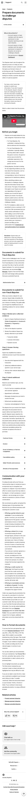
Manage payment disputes (12, 701)
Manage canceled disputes (13, 704)
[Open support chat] (24, 794)
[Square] (2, 2)
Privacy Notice (14, 789)
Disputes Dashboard (14, 630)
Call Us (13, 769)
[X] (12, 780)
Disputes (7, 325)
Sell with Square (13, 762)
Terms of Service (14, 792)
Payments (9, 9)
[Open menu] (25, 2)
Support (8, 2)
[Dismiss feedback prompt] (23, 712)
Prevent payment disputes (12, 698)
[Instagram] (16, 780)
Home (3, 9)
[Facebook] (14, 780)
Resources (13, 765)
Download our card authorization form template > (15, 227)
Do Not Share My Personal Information (14, 787)
